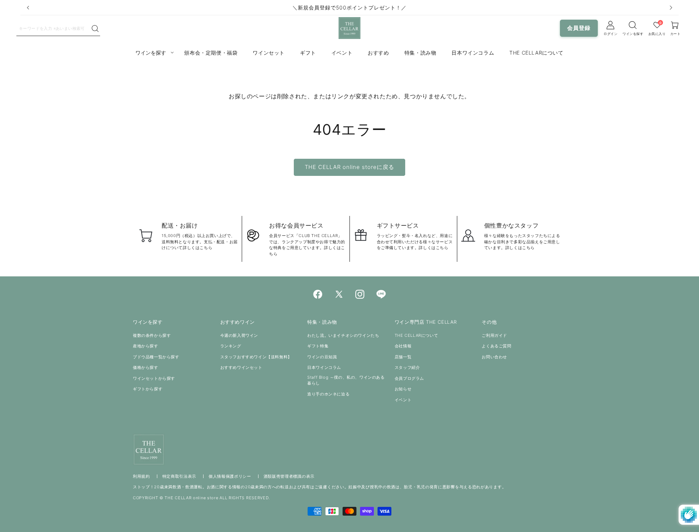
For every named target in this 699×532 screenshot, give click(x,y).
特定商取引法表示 (179, 476)
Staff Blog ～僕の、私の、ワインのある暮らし (345, 380)
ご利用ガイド (494, 335)
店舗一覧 (403, 356)
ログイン (610, 33)
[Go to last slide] (28, 8)
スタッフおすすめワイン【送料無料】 (256, 356)
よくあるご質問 (496, 345)
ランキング (230, 345)
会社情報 (403, 345)
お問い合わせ (494, 356)
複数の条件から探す (152, 335)
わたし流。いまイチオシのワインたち (343, 335)
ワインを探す (633, 33)
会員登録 (579, 27)
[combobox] (53, 28)
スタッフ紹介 (407, 367)
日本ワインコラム (324, 367)
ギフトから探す (147, 388)
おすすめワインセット (241, 367)
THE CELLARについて (416, 335)
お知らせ (403, 388)
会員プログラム (409, 378)
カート (675, 33)
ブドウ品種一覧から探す (156, 356)
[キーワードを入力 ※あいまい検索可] (95, 29)
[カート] (633, 25)
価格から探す (145, 367)
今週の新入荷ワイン (239, 335)
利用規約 (141, 476)
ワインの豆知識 (322, 356)
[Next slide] (671, 8)
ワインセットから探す (154, 378)
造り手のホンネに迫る (328, 394)
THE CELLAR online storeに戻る (349, 166)
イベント (403, 399)
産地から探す (145, 345)
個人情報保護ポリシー (230, 476)
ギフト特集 (317, 345)
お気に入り (657, 33)
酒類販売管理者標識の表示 (289, 476)
